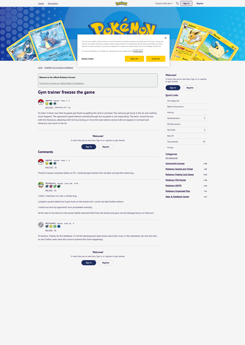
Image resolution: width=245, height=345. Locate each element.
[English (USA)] (121, 3)
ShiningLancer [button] (50, 183)
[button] (41, 102)
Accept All (156, 59)
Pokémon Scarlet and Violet (186, 168)
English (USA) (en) (163, 3)
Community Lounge (186, 163)
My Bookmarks (186, 118)
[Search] (177, 3)
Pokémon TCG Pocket (186, 180)
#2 (56, 167)
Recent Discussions (175, 106)
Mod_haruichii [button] (50, 223)
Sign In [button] (89, 146)
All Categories (173, 100)
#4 (55, 230)
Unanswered (186, 141)
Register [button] (105, 146)
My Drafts (186, 130)
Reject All (134, 59)
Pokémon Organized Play (186, 191)
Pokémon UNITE (186, 185)
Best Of (170, 136)
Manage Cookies (88, 58)
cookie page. (138, 51)
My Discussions (173, 124)
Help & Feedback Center (186, 196)
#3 (55, 190)
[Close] (165, 38)
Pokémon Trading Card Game (186, 174)
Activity (170, 112)
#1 (69, 107)
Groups (170, 147)
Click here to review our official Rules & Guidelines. (61, 83)
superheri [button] (48, 100)
